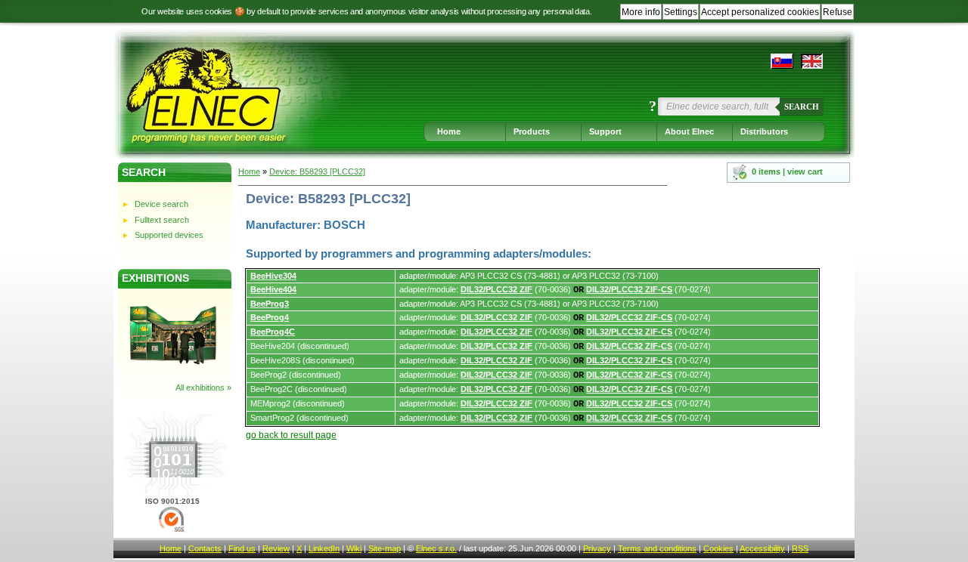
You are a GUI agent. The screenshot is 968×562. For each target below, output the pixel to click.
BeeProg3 (269, 303)
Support (605, 131)
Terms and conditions (657, 548)
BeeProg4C (272, 331)
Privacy (597, 548)
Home (449, 131)
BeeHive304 (273, 275)
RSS (800, 548)
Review (276, 548)
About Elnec (689, 131)
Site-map (384, 548)
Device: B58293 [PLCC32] (317, 171)
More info (641, 12)
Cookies (718, 548)
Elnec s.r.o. (436, 548)
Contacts (205, 548)
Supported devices (169, 234)
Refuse (837, 12)
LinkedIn (324, 548)
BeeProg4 (269, 317)
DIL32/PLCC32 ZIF (496, 289)
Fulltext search (162, 219)
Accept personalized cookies (760, 12)
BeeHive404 (273, 289)
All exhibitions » (203, 387)
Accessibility (762, 548)
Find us (242, 548)
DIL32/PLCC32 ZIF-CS (629, 289)
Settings (680, 12)
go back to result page (291, 435)
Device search (161, 203)
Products (531, 131)
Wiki (353, 548)
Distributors (764, 131)
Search (801, 106)
